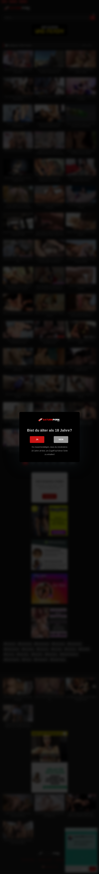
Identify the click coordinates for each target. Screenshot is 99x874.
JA (37, 439)
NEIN (61, 439)
